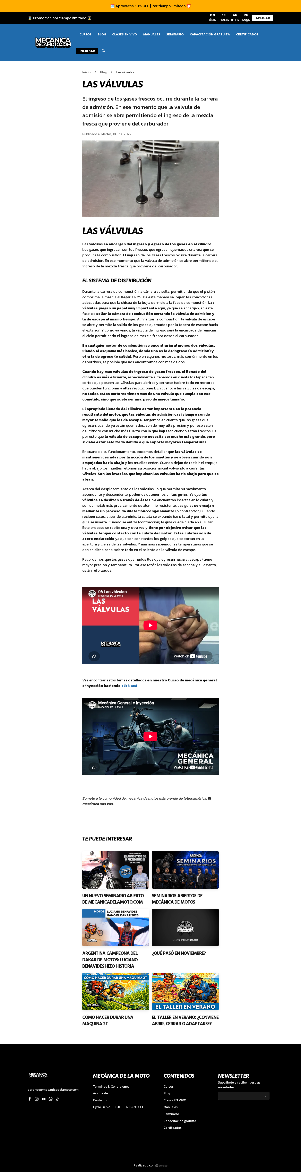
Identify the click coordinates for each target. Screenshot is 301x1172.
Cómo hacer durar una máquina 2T (108, 1021)
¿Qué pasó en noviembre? (179, 953)
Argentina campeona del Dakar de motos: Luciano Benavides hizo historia (110, 960)
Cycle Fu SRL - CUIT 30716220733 (118, 1107)
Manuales (171, 1107)
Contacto (99, 1100)
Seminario (171, 1114)
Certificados (172, 1127)
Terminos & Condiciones (111, 1086)
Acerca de (100, 1093)
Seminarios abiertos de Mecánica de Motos (177, 899)
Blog (103, 72)
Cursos (168, 1086)
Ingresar (87, 51)
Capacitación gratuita (180, 1121)
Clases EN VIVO (175, 1100)
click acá (129, 685)
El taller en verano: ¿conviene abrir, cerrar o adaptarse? (185, 1021)
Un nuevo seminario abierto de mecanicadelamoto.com (113, 899)
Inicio (86, 72)
